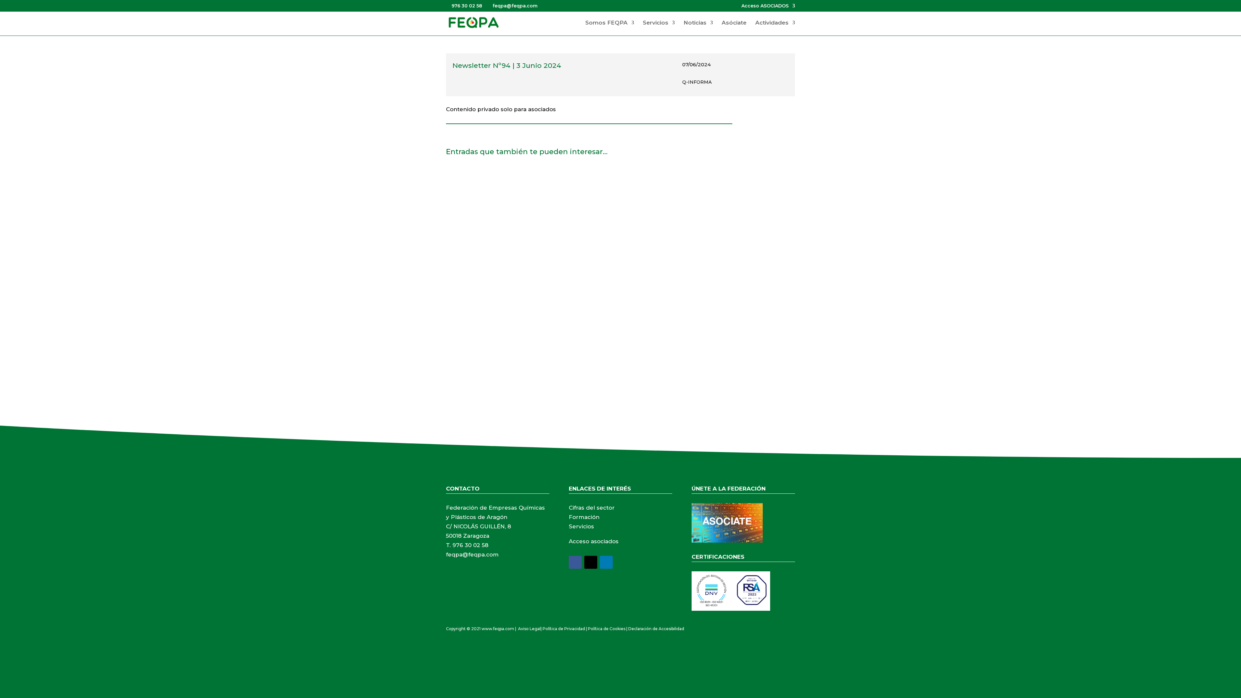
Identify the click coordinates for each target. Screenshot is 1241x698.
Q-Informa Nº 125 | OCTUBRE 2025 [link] (500, 251)
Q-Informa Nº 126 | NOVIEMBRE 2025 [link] (504, 178)
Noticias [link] (695, 23)
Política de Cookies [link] (606, 628)
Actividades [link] (772, 23)
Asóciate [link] (734, 23)
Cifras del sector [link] (592, 507)
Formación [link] (584, 517)
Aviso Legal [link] (529, 628)
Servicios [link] (655, 23)
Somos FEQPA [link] (606, 23)
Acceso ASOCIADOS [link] (765, 6)
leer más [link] (463, 210)
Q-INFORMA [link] (697, 82)
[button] (575, 562)
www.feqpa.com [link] (498, 628)
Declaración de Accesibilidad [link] (656, 628)
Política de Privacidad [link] (564, 628)
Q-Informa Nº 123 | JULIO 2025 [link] (494, 324)
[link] (473, 22)
